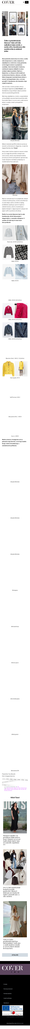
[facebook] (11, 972)
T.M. (18, 786)
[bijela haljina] (15, 902)
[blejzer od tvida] (15, 11)
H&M (5, 789)
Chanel (22, 788)
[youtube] (15, 972)
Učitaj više (15, 955)
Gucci (25, 788)
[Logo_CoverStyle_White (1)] (12, 966)
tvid (9, 790)
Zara (11, 790)
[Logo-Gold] (8, 1)
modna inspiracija (14, 789)
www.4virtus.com (18, 1023)
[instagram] (18, 972)
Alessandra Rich (10, 788)
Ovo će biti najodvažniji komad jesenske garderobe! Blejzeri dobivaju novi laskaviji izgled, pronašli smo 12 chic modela (11, 891)
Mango (8, 789)
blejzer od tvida (17, 788)
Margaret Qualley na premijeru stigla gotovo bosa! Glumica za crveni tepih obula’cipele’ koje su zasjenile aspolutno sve (11, 840)
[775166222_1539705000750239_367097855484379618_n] (15, 850)
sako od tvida (21, 789)
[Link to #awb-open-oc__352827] (23, 2)
